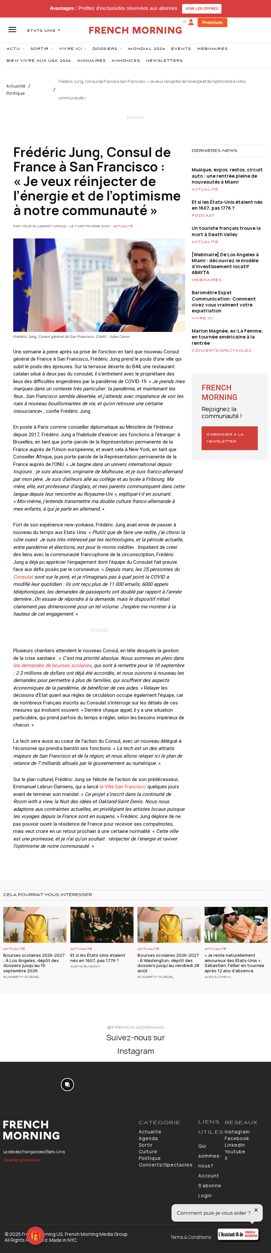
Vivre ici (203, 318)
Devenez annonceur (21, 1160)
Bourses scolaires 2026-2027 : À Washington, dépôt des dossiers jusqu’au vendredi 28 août (168, 963)
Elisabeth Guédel (21, 977)
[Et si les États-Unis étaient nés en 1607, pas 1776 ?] (102, 925)
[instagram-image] (22, 1084)
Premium (212, 22)
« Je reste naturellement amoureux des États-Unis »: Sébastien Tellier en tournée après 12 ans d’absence (234, 963)
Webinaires (207, 280)
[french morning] (135, 30)
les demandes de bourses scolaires (52, 665)
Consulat (23, 577)
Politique (15, 93)
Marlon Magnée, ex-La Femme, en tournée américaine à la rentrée (227, 337)
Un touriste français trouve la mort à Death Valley (226, 231)
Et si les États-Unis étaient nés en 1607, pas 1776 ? (227, 205)
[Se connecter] (191, 22)
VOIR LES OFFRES (201, 9)
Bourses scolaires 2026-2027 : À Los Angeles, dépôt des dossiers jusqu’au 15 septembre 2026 (34, 963)
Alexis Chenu (218, 977)
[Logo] (67, 1130)
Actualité (15, 86)
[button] (184, 21)
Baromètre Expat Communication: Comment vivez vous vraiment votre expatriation (224, 301)
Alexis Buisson (85, 966)
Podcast (203, 216)
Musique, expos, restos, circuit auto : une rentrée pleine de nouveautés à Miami (227, 175)
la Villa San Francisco (123, 787)
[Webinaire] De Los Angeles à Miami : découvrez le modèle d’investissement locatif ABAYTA (225, 263)
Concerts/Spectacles (222, 351)
